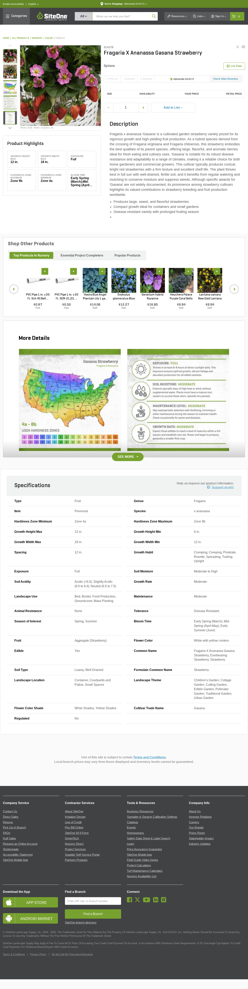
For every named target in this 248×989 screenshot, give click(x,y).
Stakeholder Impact (201, 838)
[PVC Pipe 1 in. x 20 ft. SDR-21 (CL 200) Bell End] (66, 280)
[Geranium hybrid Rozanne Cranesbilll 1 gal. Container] (152, 280)
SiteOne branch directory (80, 922)
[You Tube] (147, 901)
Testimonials (11, 849)
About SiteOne (74, 811)
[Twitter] (138, 901)
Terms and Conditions (149, 757)
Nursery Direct (74, 843)
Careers (194, 822)
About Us (195, 811)
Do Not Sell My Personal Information (72, 954)
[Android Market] (31, 918)
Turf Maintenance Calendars (145, 870)
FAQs (6, 833)
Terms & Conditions (14, 954)
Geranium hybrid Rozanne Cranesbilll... (153, 297)
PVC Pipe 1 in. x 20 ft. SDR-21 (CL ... (66, 296)
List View (236, 66)
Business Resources (140, 811)
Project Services (75, 849)
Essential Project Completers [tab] (82, 255)
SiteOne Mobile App (15, 860)
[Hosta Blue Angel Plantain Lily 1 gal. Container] (95, 280)
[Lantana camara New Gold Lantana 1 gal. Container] (209, 280)
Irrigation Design (75, 816)
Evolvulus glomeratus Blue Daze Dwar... (124, 297)
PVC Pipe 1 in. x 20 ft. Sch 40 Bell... (38, 296)
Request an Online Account (20, 843)
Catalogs (132, 822)
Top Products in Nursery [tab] (31, 255)
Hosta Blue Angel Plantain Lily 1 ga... (95, 296)
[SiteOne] (52, 19)
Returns (8, 822)
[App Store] (31, 902)
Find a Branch (75, 891)
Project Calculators (139, 865)
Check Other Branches (225, 79)
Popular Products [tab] (127, 255)
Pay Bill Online (74, 827)
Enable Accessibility (13, 4)
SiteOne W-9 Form (77, 833)
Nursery (37, 38)
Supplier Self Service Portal (82, 854)
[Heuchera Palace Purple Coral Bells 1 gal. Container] (181, 280)
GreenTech (72, 838)
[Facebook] (130, 901)
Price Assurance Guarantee (144, 849)
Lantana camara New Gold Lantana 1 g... (210, 297)
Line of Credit (73, 822)
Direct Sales (10, 816)
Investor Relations (200, 816)
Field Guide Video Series (142, 860)
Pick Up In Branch (14, 827)
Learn (130, 843)
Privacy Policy (38, 954)
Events (131, 827)
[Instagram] (164, 901)
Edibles (60, 38)
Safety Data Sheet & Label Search (148, 838)
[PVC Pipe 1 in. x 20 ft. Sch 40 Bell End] (37, 280)
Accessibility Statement (18, 854)
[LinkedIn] (156, 901)
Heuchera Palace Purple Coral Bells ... (181, 297)
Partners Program (76, 860)
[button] (33, 4)
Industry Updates (200, 843)
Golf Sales (9, 838)
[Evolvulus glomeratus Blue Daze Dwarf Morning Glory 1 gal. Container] (123, 280)
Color (49, 38)
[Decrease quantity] (108, 108)
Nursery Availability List (141, 876)
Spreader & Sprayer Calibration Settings (152, 816)
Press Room (197, 833)
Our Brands (196, 827)
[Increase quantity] (143, 108)
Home (6, 38)
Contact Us (10, 811)
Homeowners (135, 833)
